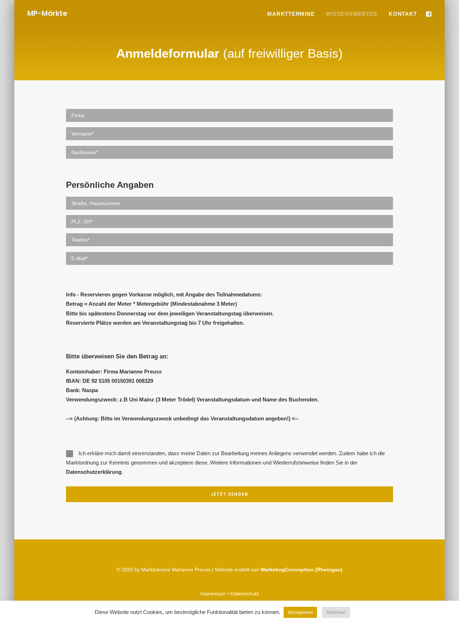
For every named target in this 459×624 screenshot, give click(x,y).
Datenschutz (245, 593)
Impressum (213, 593)
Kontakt (403, 14)
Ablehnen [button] (336, 612)
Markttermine (290, 14)
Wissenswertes (351, 14)
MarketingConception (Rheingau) (301, 569)
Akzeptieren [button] (300, 612)
